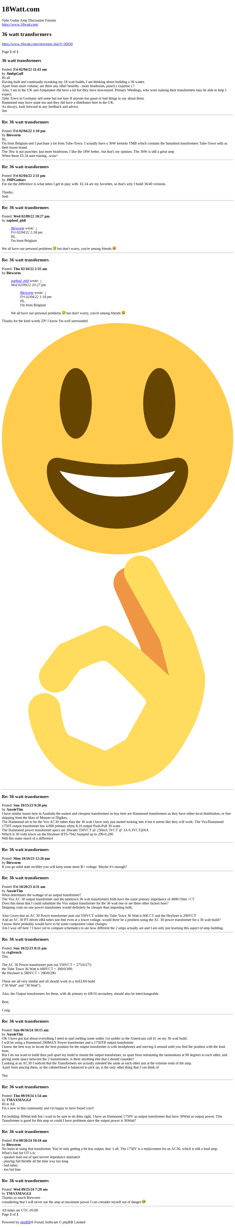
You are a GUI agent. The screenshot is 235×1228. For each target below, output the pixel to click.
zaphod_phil (20, 281)
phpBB (25, 1222)
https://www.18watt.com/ (20, 24)
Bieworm (17, 228)
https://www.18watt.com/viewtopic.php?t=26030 (37, 44)
